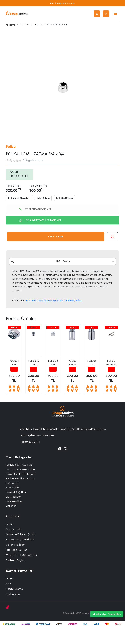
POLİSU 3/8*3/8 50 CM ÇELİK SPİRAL (111, 363)
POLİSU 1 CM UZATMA (14, 363)
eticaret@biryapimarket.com (36, 435)
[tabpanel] (62, 285)
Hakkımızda (13, 594)
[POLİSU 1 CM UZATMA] (18, 388)
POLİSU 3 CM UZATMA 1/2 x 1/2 (92, 363)
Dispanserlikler (14, 501)
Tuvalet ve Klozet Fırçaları (21, 473)
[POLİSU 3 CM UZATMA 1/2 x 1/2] (96, 388)
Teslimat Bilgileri (15, 560)
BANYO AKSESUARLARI (19, 464)
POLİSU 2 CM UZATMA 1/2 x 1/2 (53, 363)
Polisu (11, 146)
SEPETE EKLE (56, 236)
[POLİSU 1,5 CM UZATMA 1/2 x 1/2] (37, 388)
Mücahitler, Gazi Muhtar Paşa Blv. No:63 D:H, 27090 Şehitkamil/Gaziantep (62, 429)
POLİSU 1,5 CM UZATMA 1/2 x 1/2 (33, 363)
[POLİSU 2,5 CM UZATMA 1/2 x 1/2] (76, 388)
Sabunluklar (13, 487)
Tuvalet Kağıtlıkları (16, 492)
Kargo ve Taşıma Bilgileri (20, 539)
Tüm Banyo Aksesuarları (20, 469)
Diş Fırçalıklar (13, 496)
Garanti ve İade (15, 544)
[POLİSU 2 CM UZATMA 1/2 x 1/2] (57, 388)
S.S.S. (9, 583)
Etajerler (11, 505)
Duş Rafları (12, 483)
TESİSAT (24, 24)
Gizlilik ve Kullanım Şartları (21, 534)
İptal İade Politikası (17, 549)
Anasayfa (10, 25)
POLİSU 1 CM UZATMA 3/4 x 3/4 (44, 300)
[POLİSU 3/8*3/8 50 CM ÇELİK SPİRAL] (115, 388)
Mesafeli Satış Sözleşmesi (21, 555)
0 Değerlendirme (33, 160)
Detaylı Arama (14, 588)
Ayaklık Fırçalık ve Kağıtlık (20, 478)
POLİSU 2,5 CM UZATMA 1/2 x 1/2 (72, 363)
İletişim (10, 523)
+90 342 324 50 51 (29, 442)
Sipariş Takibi (13, 529)
